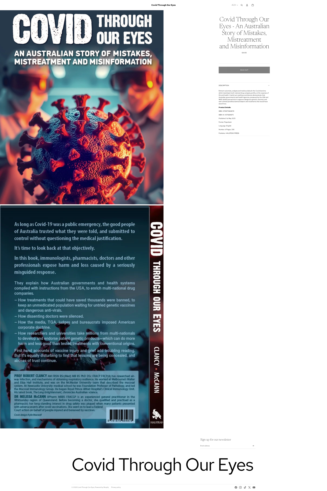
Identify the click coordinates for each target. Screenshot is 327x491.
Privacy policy (116, 487)
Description (224, 85)
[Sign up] (253, 446)
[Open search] (241, 5)
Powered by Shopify (102, 487)
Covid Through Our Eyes (85, 487)
